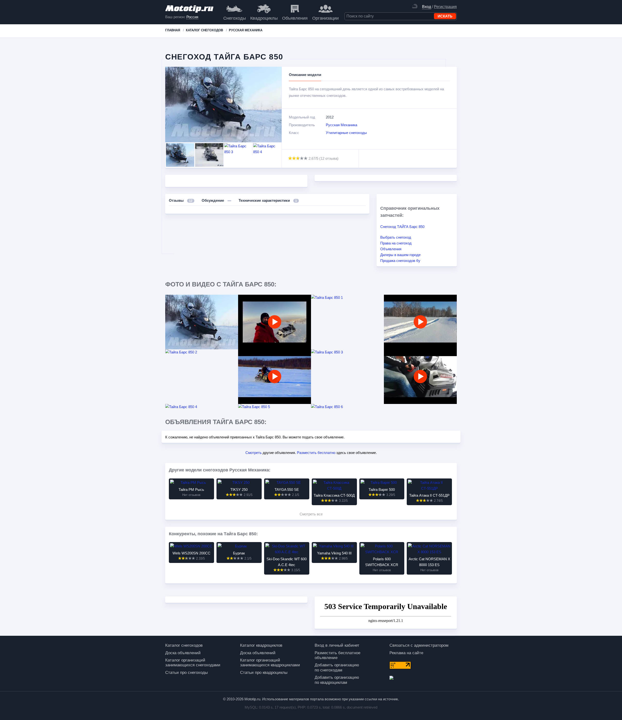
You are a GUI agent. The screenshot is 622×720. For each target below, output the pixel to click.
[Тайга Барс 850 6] (347, 407)
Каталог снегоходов (184, 645)
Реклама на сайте (406, 653)
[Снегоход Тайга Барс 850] (420, 322)
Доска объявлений (183, 653)
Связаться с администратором (419, 645)
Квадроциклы (264, 18)
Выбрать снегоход (395, 237)
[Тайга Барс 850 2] (201, 352)
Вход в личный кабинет (337, 645)
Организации (325, 18)
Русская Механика (341, 125)
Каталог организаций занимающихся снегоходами (192, 662)
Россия (192, 17)
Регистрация (445, 7)
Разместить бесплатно (316, 453)
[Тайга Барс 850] (274, 376)
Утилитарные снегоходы (346, 133)
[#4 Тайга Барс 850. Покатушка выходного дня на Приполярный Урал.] (274, 322)
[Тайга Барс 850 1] (347, 298)
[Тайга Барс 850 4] (201, 407)
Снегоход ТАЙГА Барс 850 (402, 227)
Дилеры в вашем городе (400, 255)
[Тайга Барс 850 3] (347, 352)
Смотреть (253, 453)
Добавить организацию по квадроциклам (337, 680)
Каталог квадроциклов (261, 645)
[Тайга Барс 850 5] (274, 407)
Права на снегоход (396, 243)
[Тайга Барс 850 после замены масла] (420, 376)
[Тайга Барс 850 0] (201, 322)
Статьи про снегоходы (186, 672)
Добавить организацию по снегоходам (337, 667)
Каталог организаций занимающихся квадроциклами (270, 662)
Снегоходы (234, 18)
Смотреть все (311, 514)
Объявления (295, 18)
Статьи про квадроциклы (263, 672)
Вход (426, 7)
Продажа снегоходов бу (400, 261)
